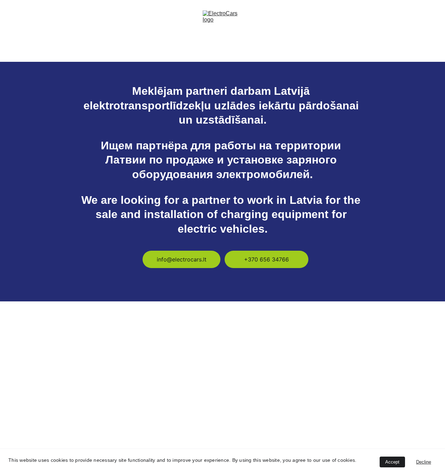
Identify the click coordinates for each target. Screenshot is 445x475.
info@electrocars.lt (182, 259)
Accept (392, 462)
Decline (423, 462)
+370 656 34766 (266, 259)
